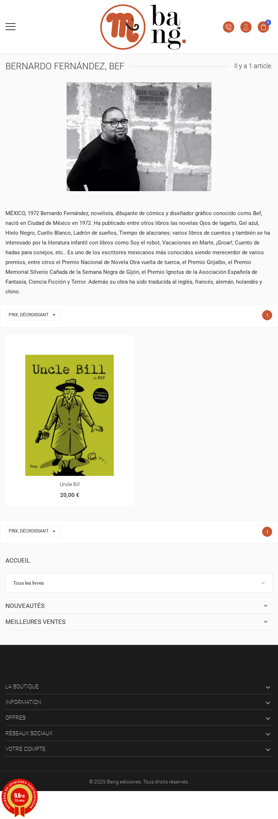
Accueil (17, 560)
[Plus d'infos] (70, 343)
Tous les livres (28, 583)
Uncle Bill (70, 484)
